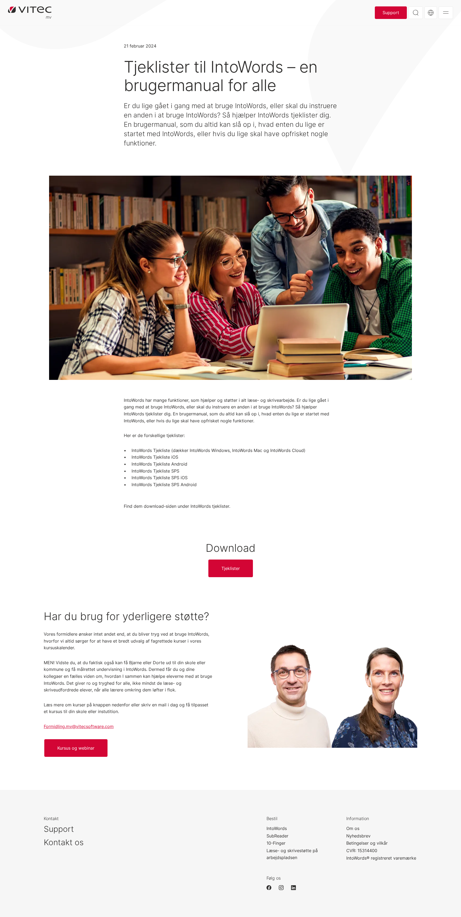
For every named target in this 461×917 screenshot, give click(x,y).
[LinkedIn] (296, 887)
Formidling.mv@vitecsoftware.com (79, 726)
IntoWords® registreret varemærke (381, 858)
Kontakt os (64, 842)
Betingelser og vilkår (367, 843)
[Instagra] (283, 887)
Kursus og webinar (75, 748)
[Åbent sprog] (430, 12)
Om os (352, 828)
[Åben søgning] (415, 12)
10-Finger (276, 843)
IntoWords (277, 828)
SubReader (277, 836)
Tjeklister (230, 568)
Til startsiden (29, 12)
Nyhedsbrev (358, 836)
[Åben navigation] (446, 12)
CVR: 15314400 (361, 850)
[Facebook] (271, 887)
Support (391, 12)
